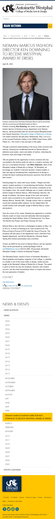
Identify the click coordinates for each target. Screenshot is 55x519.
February (9, 427)
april (39, 36)
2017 (7, 357)
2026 (7, 321)
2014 (7, 369)
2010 (7, 444)
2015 (7, 365)
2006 (7, 460)
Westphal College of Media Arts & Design (36, 134)
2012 (7, 436)
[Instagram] (13, 510)
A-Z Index (6, 497)
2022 (7, 337)
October (9, 386)
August (8, 394)
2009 (7, 448)
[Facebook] (4, 510)
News (26, 36)
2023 (7, 333)
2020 (7, 345)
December (10, 378)
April (7, 410)
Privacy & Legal (31, 497)
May (7, 406)
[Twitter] (9, 510)
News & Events (15, 36)
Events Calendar (12, 469)
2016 (7, 361)
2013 (32, 36)
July (7, 398)
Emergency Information (15, 501)
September (10, 390)
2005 (7, 464)
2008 (7, 452)
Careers (21, 497)
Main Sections (12, 26)
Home (5, 36)
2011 (7, 440)
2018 (7, 353)
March (8, 423)
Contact (39, 497)
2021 (7, 341)
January (9, 431)
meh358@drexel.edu (10, 249)
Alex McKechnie (8, 282)
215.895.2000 (7, 517)
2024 (7, 329)
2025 (7, 325)
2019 (7, 349)
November (10, 382)
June (7, 402)
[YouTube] (17, 510)
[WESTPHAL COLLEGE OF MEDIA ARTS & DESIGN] (27, 15)
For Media (14, 497)
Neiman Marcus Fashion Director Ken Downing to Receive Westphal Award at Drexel (28, 417)
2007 (7, 456)
